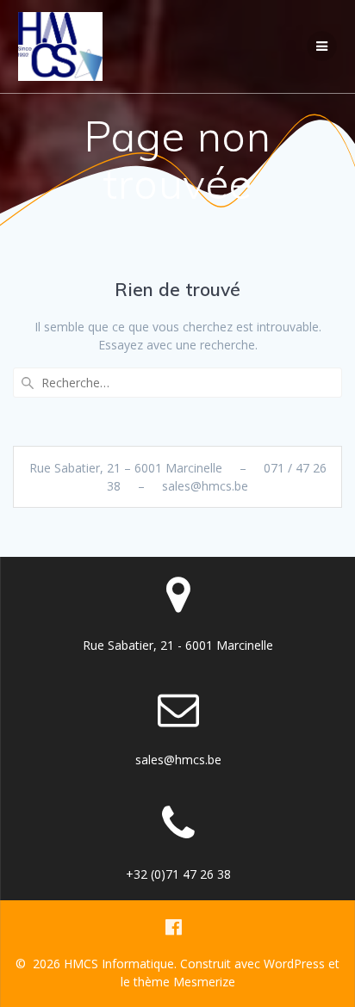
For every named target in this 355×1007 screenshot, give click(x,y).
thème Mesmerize (184, 981)
